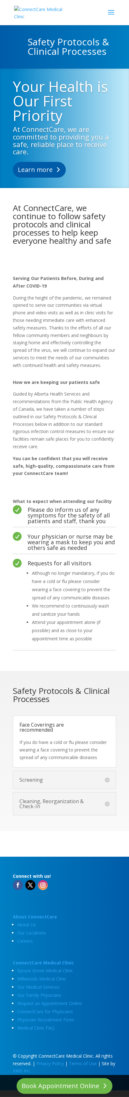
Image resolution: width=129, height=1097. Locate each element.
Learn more (35, 169)
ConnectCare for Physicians (45, 1011)
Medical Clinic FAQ (35, 1028)
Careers (25, 941)
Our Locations (31, 933)
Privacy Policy (50, 1063)
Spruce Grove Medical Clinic (45, 971)
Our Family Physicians (39, 995)
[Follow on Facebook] (18, 885)
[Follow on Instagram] (43, 885)
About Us (26, 925)
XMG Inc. (22, 1071)
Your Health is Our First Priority (60, 101)
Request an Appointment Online (49, 1003)
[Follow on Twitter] (30, 885)
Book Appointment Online (60, 1086)
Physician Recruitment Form (45, 1020)
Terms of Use (83, 1063)
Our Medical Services (38, 987)
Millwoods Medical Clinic (41, 979)
